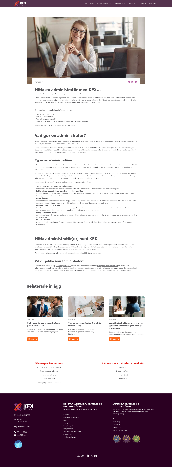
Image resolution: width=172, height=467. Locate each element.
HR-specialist (123, 375)
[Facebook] (88, 456)
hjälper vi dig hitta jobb (62, 266)
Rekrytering (116, 424)
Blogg (65, 420)
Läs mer (31, 339)
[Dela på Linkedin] (132, 82)
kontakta (80, 253)
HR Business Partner (123, 371)
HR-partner (123, 367)
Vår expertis (119, 3)
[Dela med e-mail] (136, 82)
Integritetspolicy (68, 426)
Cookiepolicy (67, 434)
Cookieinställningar (69, 437)
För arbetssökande (103, 3)
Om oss (130, 3)
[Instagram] (92, 456)
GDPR (65, 423)
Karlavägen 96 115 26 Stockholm (20, 420)
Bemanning (116, 422)
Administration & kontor (49, 371)
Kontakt (141, 3)
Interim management (120, 430)
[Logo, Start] (20, 3)
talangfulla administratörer (107, 266)
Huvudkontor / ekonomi (71, 417)
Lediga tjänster (89, 3)
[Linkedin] (95, 456)
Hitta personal (117, 419)
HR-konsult (122, 379)
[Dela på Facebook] (129, 82)
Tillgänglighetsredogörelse (72, 431)
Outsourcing (117, 427)
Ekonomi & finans (49, 375)
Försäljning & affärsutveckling (49, 382)
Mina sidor (152, 3)
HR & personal (49, 379)
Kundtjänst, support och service (49, 367)
